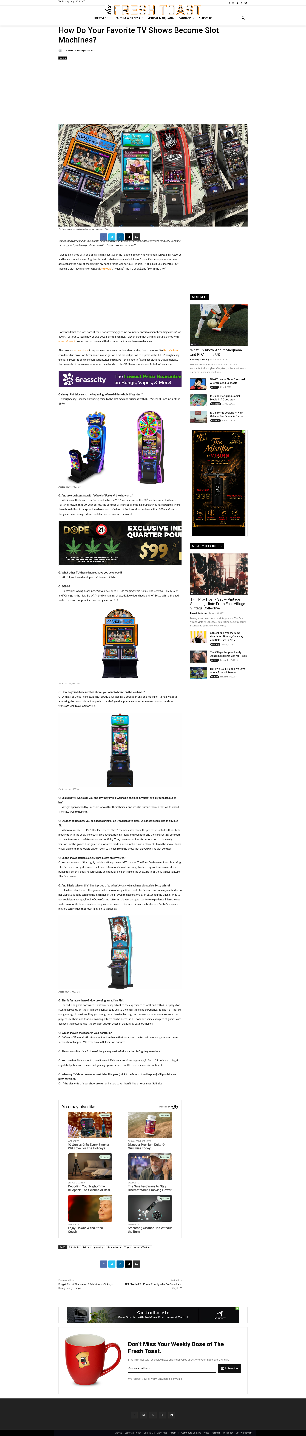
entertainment (66, 341)
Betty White (170, 350)
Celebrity (215, 644)
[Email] (128, 237)
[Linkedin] (120, 237)
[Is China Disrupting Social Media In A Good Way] (198, 400)
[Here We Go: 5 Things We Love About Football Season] (198, 673)
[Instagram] (143, 1415)
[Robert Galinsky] (60, 50)
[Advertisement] (153, 92)
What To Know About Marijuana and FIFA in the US (216, 352)
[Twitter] (111, 237)
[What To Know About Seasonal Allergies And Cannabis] (198, 384)
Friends (86, 1247)
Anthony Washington (201, 359)
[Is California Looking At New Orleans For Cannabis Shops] (198, 417)
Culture (63, 58)
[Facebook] (103, 237)
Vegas (127, 1247)
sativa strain (81, 350)
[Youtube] (171, 1415)
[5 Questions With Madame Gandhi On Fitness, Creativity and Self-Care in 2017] (198, 637)
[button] (243, 18)
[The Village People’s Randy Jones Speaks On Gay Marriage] (198, 657)
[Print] (136, 237)
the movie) (106, 268)
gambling (99, 1247)
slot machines (114, 1247)
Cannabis (215, 404)
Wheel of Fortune (142, 1247)
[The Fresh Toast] (153, 10)
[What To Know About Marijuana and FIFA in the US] (219, 325)
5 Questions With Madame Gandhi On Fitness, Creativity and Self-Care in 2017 (226, 636)
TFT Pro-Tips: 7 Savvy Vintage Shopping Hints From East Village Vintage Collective (217, 603)
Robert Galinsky (74, 50)
